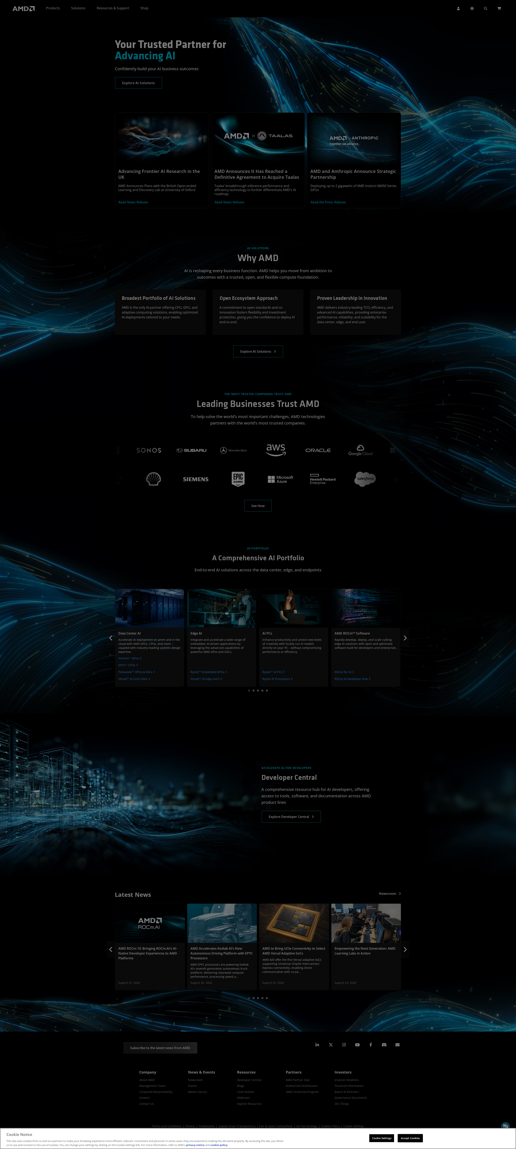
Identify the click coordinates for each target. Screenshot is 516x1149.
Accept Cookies (410, 1138)
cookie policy (218, 1145)
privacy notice (195, 1145)
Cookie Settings (381, 1138)
